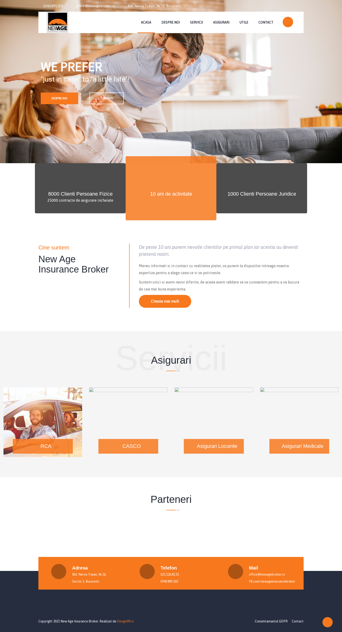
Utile (244, 22)
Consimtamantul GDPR (271, 621)
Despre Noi (170, 22)
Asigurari (221, 22)
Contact (265, 22)
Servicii (196, 22)
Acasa (146, 22)
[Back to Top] (327, 622)
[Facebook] (299, 5)
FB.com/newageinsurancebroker (272, 581)
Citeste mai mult (165, 301)
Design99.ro (125, 621)
